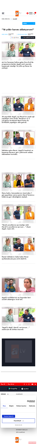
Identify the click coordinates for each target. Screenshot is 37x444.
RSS (35, 384)
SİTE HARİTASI (20, 432)
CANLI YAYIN (32, 443)
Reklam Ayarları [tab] (21, 406)
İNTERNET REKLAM (22, 430)
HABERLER (19, 394)
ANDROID (12, 388)
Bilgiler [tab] (11, 406)
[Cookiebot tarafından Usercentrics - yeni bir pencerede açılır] (27, 401)
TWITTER (27, 384)
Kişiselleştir (17, 420)
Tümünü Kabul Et (8, 416)
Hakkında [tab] (32, 406)
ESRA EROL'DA (6, 19)
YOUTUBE (32, 384)
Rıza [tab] (4, 406)
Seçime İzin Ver (18, 424)
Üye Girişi (11, 384)
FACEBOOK (24, 384)
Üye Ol (3, 384)
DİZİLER (3, 394)
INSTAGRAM (29, 384)
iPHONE (25, 388)
